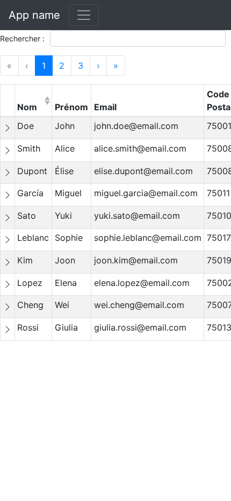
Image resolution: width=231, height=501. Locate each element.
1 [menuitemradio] (44, 65)
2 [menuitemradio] (61, 65)
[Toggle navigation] (84, 15)
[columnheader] (33, 101)
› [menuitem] (98, 65)
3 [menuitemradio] (80, 65)
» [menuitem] (115, 65)
